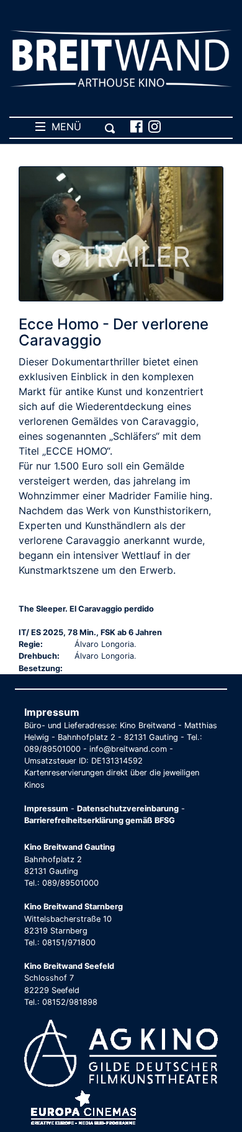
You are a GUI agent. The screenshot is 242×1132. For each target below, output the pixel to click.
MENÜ (63, 126)
